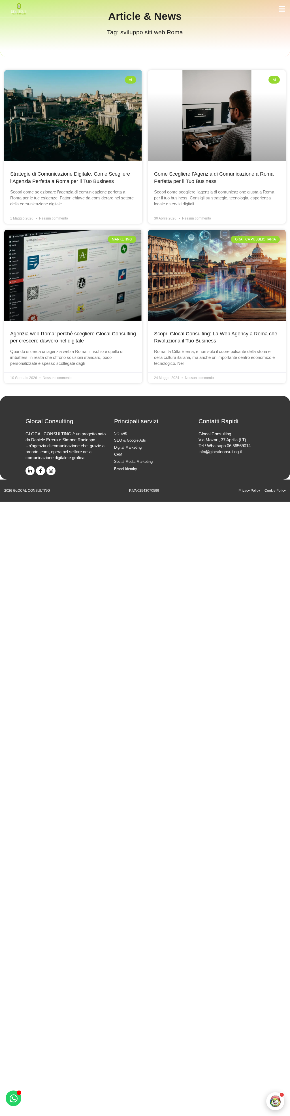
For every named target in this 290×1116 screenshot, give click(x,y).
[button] (282, 8)
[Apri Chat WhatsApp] (13, 1098)
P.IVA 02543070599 (144, 491)
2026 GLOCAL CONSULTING (27, 491)
